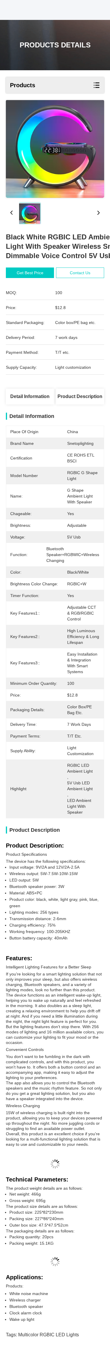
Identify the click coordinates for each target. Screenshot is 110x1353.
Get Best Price (30, 272)
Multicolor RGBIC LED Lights (48, 1334)
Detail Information (30, 396)
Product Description (79, 396)
